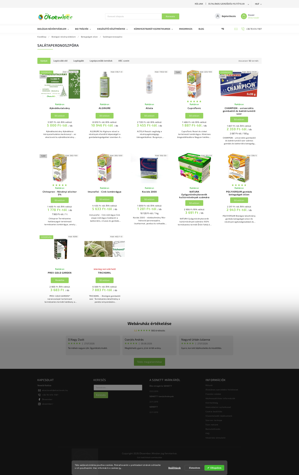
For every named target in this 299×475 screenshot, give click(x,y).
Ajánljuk (43, 61)
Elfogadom (215, 467)
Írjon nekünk (212, 424)
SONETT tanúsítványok (162, 396)
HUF (257, 4)
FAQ (207, 433)
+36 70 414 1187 (50, 394)
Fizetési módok (213, 394)
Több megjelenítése (149, 361)
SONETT (154, 407)
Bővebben (60, 115)
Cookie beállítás (214, 411)
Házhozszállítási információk (220, 398)
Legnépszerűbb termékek (101, 61)
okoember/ (47, 404)
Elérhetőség (212, 402)
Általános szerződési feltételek (226, 3)
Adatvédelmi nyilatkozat (218, 407)
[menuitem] (54, 29)
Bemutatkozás (213, 429)
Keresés (170, 16)
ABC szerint (123, 61)
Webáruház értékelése (149, 323)
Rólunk (199, 3)
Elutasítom (194, 467)
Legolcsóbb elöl (60, 61)
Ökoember (47, 399)
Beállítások (174, 467)
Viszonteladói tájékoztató (219, 416)
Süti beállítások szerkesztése (149, 457)
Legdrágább (78, 61)
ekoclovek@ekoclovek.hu (55, 390)
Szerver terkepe (214, 420)
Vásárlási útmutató (215, 437)
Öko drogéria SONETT (161, 386)
